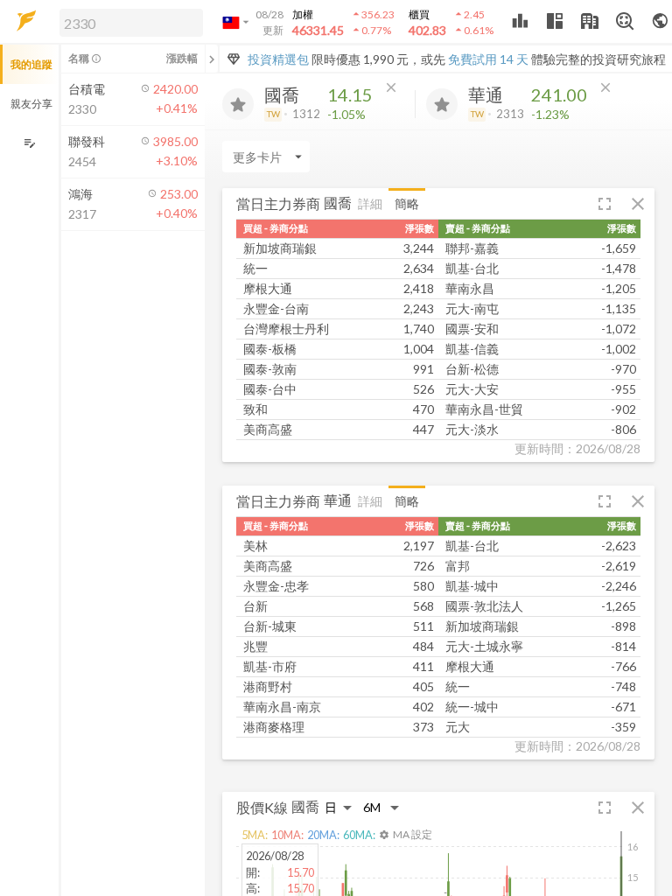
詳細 (370, 203)
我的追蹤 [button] (31, 64)
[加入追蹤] (238, 104)
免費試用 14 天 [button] (488, 59)
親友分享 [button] (31, 103)
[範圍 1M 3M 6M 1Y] (381, 807)
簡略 (407, 203)
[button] (127, 22)
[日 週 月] (338, 807)
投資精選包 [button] (278, 59)
